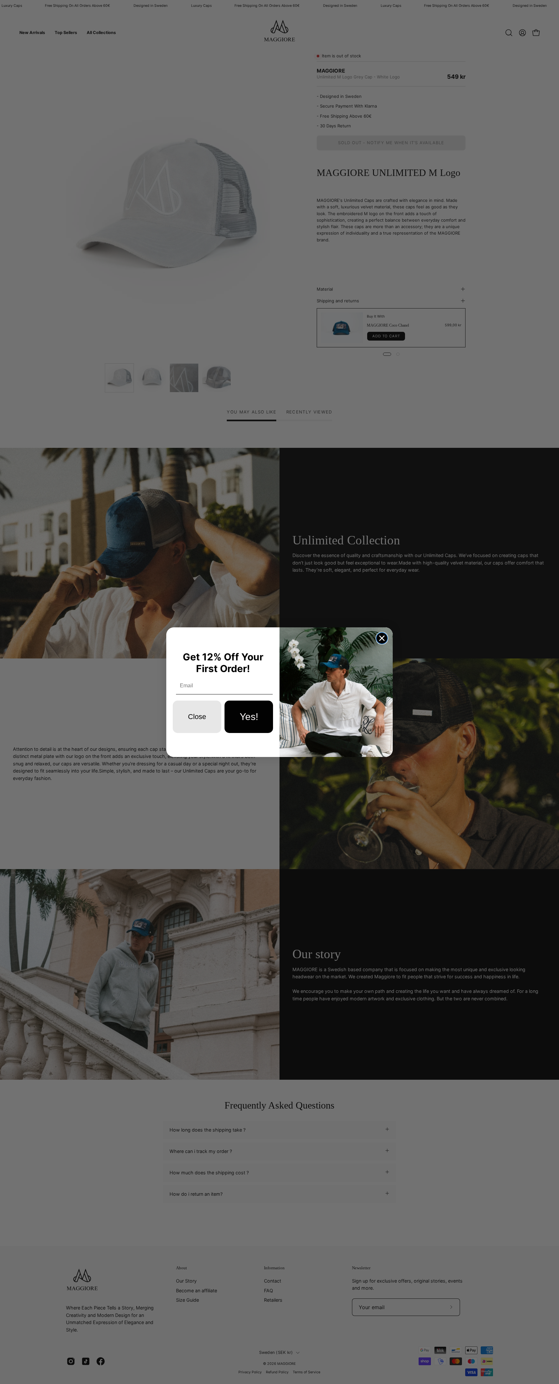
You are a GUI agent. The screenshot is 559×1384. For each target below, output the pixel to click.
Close (197, 717)
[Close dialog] (382, 638)
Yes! (249, 716)
